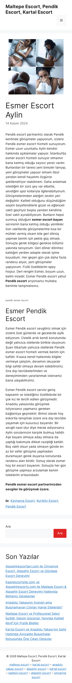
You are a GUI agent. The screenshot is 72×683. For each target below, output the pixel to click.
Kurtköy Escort (47, 501)
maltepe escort (19, 664)
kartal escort (40, 664)
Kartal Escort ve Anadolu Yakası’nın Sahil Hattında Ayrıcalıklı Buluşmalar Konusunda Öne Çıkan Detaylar (36, 634)
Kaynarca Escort (23, 501)
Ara (8, 526)
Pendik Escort (16, 506)
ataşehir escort (36, 669)
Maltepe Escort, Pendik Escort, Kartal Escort (32, 9)
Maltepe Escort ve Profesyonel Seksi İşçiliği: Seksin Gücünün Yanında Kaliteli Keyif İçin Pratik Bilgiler (35, 618)
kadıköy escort (18, 673)
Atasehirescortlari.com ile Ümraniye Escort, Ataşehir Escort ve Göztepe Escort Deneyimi (32, 571)
